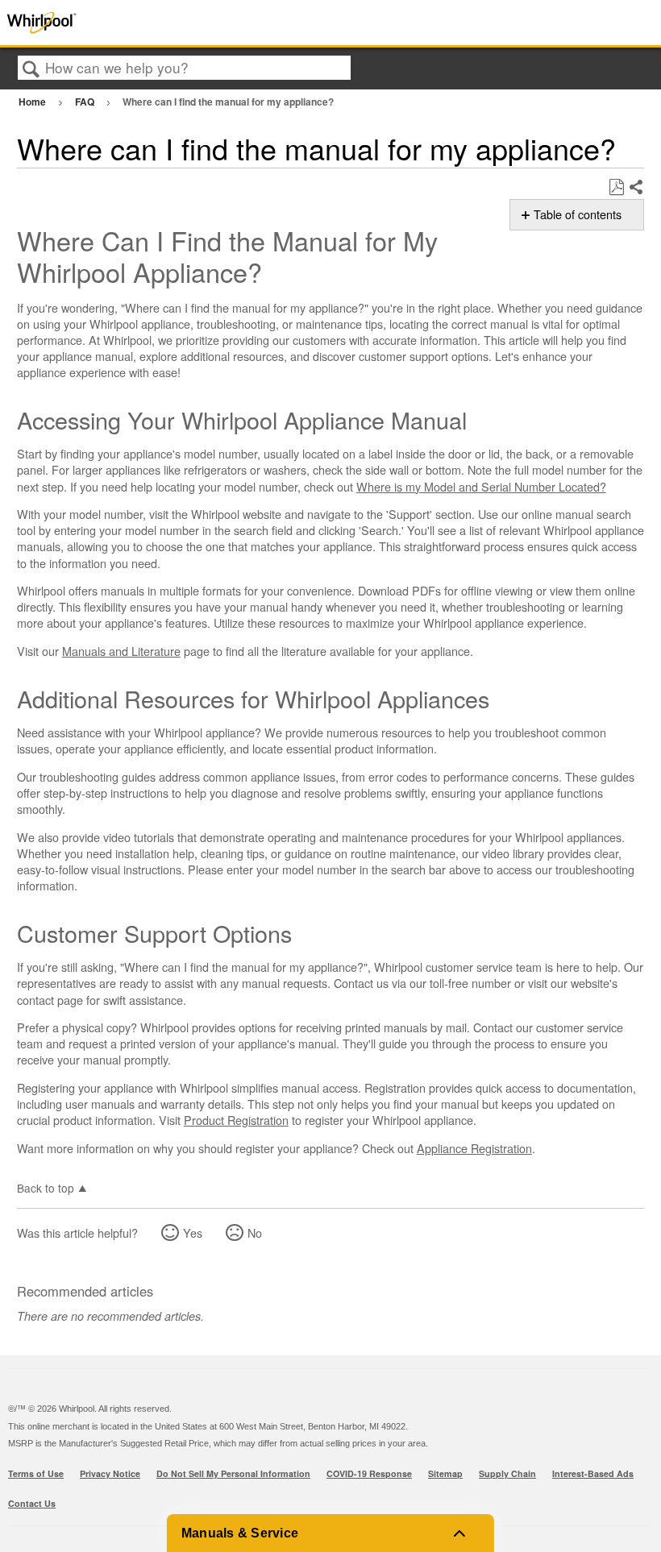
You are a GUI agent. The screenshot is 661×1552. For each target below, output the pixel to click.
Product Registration (236, 1119)
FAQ (86, 101)
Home (33, 101)
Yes (192, 1232)
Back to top (45, 1187)
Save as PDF (616, 187)
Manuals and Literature (121, 650)
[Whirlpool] (132, 22)
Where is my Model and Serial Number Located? (481, 486)
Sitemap (445, 1473)
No (254, 1232)
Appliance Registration (474, 1147)
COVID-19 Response (369, 1473)
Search (31, 68)
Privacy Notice (110, 1473)
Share (635, 188)
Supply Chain (507, 1473)
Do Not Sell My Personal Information (233, 1473)
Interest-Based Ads (593, 1473)
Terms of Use (36, 1473)
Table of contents (578, 214)
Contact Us (32, 1503)
